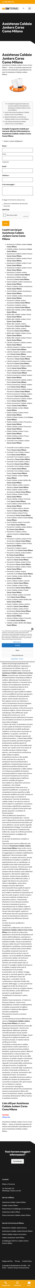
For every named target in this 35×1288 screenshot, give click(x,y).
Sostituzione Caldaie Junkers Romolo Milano (17, 1231)
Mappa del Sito (7, 1261)
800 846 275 (9, 2)
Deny (17, 650)
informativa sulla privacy (16, 200)
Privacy (21, 658)
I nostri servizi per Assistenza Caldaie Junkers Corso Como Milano (16, 113)
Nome (4, 154)
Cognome (5, 162)
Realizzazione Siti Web (18, 1265)
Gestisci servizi (17, 642)
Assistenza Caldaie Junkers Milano (14, 1202)
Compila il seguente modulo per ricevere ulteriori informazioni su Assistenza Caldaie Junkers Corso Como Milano (19, 107)
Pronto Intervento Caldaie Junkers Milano (16, 1215)
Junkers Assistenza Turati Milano (13, 1238)
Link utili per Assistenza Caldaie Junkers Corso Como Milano (15, 123)
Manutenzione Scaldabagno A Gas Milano (16, 1209)
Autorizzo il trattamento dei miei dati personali (16, 205)
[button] (32, 629)
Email (4, 166)
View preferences (17, 655)
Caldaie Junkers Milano (10, 1205)
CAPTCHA (5, 210)
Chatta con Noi (15, 1191)
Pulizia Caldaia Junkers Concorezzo (14, 1234)
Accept (17, 645)
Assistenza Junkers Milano (11, 1212)
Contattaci (17, 1161)
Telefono (6, 175)
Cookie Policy (14, 658)
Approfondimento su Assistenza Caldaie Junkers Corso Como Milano (17, 118)
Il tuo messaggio (8, 184)
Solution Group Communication (18, 1268)
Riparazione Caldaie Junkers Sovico (14, 1228)
